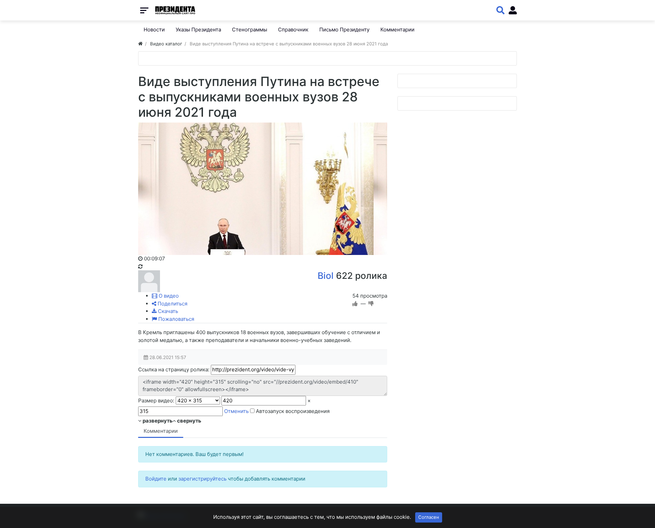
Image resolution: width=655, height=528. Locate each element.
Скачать (167, 311)
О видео (168, 295)
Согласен (428, 517)
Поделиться (171, 303)
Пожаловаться (175, 319)
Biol (326, 275)
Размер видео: (156, 400)
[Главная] (140, 43)
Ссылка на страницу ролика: (173, 369)
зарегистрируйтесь (202, 478)
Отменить (236, 411)
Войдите (155, 478)
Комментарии (161, 431)
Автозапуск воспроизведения (292, 411)
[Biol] (149, 280)
